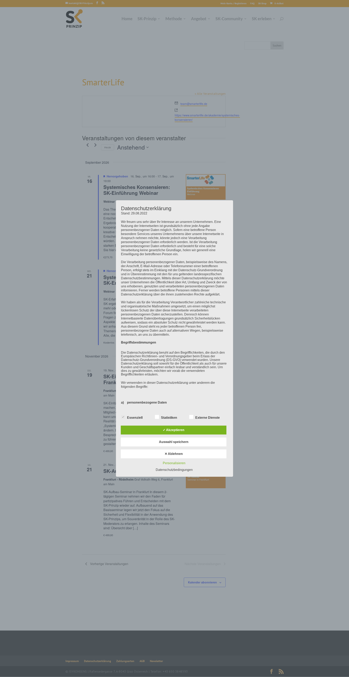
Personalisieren (174, 463)
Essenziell (135, 417)
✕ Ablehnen (174, 454)
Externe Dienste (207, 417)
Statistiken (169, 417)
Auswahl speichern (173, 442)
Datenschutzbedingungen (174, 469)
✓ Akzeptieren (173, 430)
